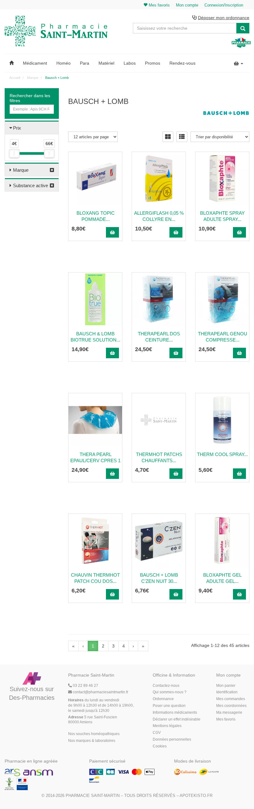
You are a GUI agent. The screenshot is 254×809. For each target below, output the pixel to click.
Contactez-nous (166, 685)
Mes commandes (230, 699)
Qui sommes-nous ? (169, 692)
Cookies (160, 746)
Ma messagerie (229, 712)
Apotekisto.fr (196, 795)
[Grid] (167, 136)
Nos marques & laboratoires (91, 740)
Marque (20, 170)
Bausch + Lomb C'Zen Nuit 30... (159, 578)
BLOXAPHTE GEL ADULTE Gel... (222, 578)
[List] (181, 136)
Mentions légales (167, 726)
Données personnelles (172, 739)
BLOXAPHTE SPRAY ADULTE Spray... (222, 216)
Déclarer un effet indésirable (176, 719)
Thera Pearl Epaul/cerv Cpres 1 (95, 457)
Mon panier (225, 685)
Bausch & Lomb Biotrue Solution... (95, 336)
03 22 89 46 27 (85, 685)
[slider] (14, 153)
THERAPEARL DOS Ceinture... (159, 336)
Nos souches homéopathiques (94, 734)
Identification (227, 692)
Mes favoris (225, 719)
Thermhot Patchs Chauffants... (159, 457)
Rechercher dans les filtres (30, 98)
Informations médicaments (175, 712)
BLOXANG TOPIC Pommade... (96, 216)
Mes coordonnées (231, 706)
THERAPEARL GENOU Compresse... (222, 336)
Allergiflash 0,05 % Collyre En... (159, 216)
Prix (17, 128)
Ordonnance (163, 699)
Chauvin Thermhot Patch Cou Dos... (95, 578)
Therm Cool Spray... (222, 454)
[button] (11, 63)
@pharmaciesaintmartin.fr (100, 692)
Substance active (30, 185)
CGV (157, 732)
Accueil (14, 78)
